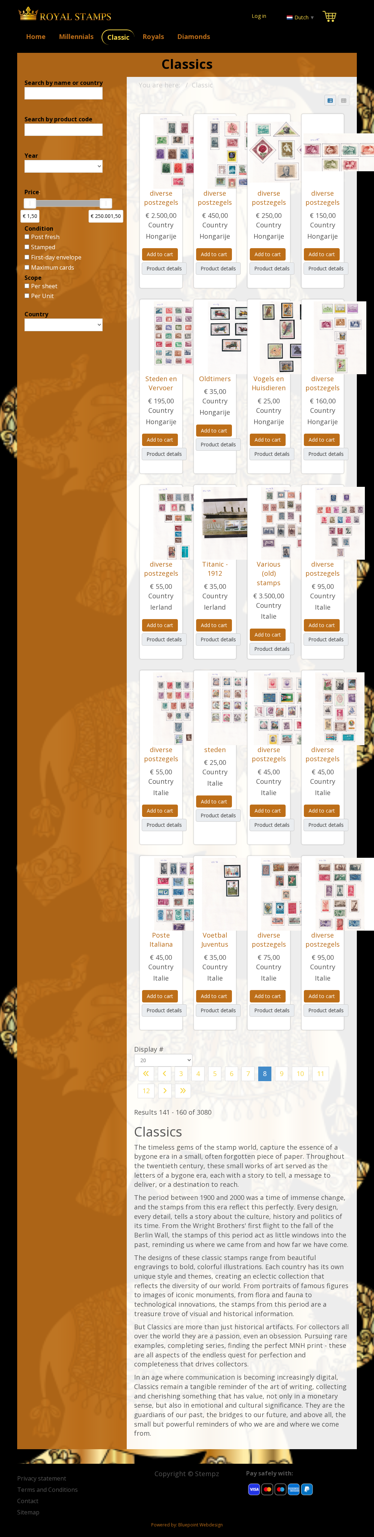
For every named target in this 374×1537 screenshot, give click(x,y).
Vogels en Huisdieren (269, 383)
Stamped (43, 247)
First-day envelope (56, 257)
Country (160, 224)
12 (146, 1090)
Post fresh (45, 237)
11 (320, 1073)
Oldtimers (215, 378)
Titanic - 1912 (215, 569)
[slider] (30, 203)
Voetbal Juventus (214, 940)
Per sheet (44, 286)
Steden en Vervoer (161, 383)
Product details (164, 268)
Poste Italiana (161, 940)
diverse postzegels (161, 198)
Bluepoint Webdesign (200, 1525)
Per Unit (42, 296)
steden (215, 749)
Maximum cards (52, 267)
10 (300, 1073)
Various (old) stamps (268, 573)
